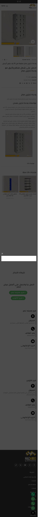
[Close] (2, 253)
